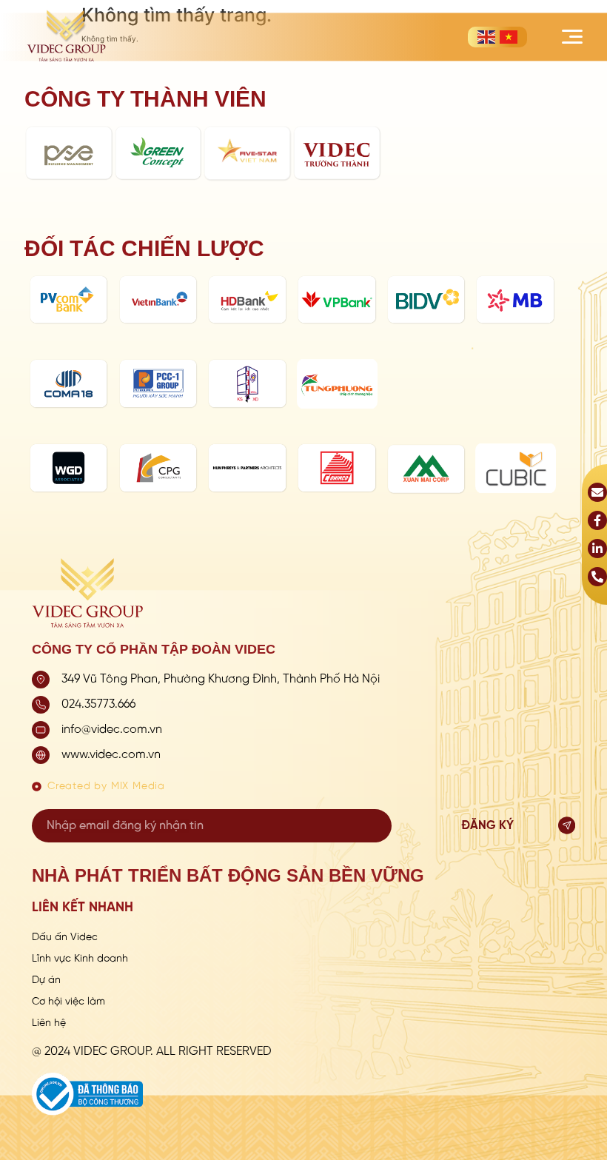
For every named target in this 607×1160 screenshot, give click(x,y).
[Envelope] (597, 492)
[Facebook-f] (597, 520)
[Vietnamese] (508, 37)
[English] (486, 37)
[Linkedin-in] (597, 548)
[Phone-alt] (597, 576)
